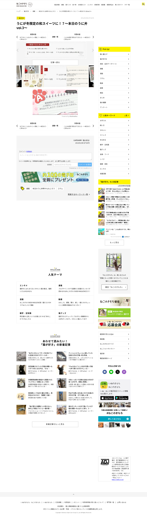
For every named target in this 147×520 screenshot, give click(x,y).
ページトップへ (73, 494)
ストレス (103, 135)
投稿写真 (97, 4)
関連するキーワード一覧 (78, 194)
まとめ (102, 97)
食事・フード (104, 154)
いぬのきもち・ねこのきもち (30, 502)
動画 (101, 83)
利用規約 (67, 502)
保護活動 (103, 173)
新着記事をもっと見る (55, 424)
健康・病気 (104, 164)
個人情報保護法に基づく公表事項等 (78, 506)
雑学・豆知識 (104, 144)
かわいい (103, 130)
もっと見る (114, 242)
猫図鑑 (103, 4)
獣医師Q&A (110, 4)
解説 (101, 93)
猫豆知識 (57, 4)
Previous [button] (17, 50)
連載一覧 (55, 37)
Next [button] (93, 50)
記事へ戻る (55, 62)
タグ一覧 (127, 4)
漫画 (101, 73)
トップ (18, 11)
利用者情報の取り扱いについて (93, 502)
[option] (55, 50)
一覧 (125, 115)
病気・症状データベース (108, 64)
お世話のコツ (82, 4)
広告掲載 (58, 502)
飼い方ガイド (119, 4)
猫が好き (26, 11)
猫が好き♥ (103, 59)
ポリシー (77, 502)
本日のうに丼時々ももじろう (47, 11)
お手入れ (103, 120)
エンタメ (90, 4)
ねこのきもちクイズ (107, 344)
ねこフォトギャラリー (107, 349)
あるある (103, 140)
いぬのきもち (47, 502)
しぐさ (102, 159)
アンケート (104, 107)
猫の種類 (103, 102)
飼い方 (102, 125)
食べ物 (74, 4)
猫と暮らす (104, 54)
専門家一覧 (110, 502)
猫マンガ (68, 4)
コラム (60, 188)
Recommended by (116, 236)
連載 (62, 4)
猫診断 (102, 353)
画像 (101, 88)
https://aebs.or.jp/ (118, 480)
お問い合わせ (121, 502)
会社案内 (60, 506)
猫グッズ (103, 149)
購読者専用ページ (106, 358)
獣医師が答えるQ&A (106, 334)
